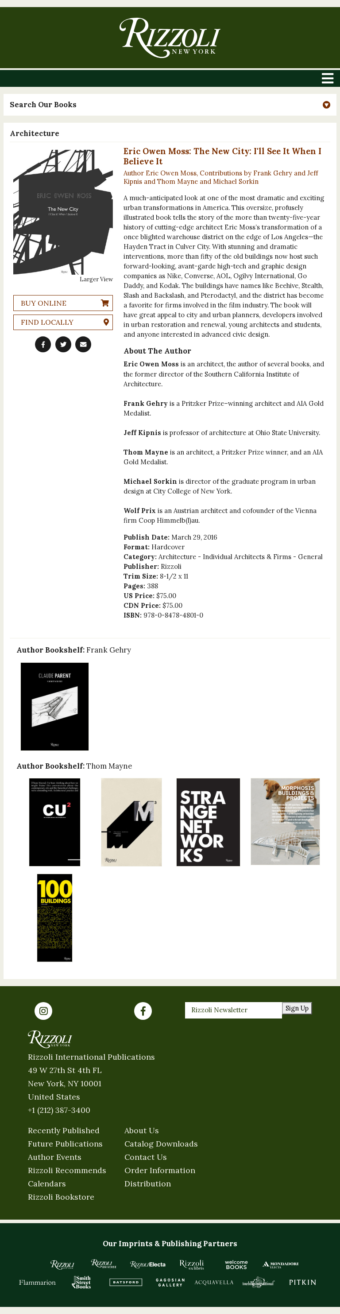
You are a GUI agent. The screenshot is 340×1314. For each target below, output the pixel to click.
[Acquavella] (214, 1282)
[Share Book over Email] (83, 344)
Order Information (159, 1170)
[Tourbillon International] (258, 1282)
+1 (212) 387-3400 (59, 1110)
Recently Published (64, 1130)
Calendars (47, 1183)
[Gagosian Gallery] (170, 1282)
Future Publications (65, 1144)
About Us (141, 1130)
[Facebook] (143, 1011)
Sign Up (297, 1008)
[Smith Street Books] (81, 1282)
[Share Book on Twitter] (63, 344)
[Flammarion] (37, 1282)
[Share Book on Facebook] (43, 344)
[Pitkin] (303, 1282)
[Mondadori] (281, 1265)
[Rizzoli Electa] (148, 1265)
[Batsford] (126, 1282)
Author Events (54, 1157)
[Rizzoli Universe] (103, 1263)
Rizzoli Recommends (67, 1170)
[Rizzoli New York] (170, 38)
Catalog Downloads (161, 1144)
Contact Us (145, 1157)
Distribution (147, 1183)
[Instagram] (43, 1011)
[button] (170, 104)
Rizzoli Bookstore (61, 1197)
